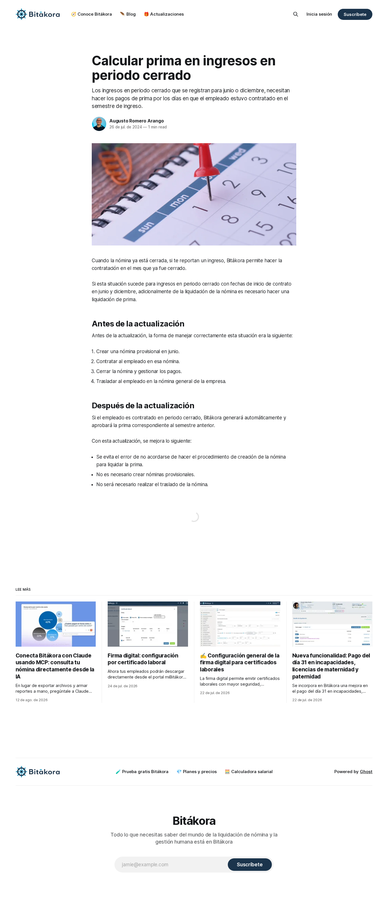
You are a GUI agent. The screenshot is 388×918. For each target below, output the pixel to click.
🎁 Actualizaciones (164, 14)
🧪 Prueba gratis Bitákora (142, 771)
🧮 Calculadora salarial (249, 771)
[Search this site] (295, 14)
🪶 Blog (128, 14)
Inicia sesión (319, 14)
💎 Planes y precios (196, 771)
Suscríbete (355, 14)
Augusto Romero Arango (136, 121)
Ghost (366, 771)
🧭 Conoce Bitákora (91, 14)
